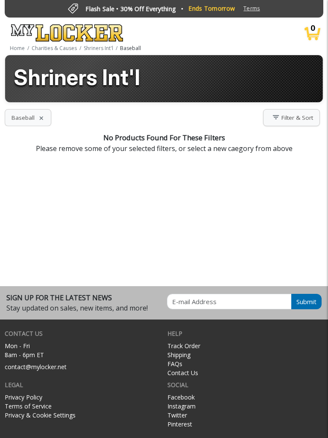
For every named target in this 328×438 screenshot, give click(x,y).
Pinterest (179, 424)
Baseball (28, 117)
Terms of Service (28, 406)
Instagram (181, 406)
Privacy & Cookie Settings (40, 415)
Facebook (181, 397)
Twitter (177, 415)
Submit (306, 301)
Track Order (183, 346)
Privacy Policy (23, 397)
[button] (291, 117)
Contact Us (182, 373)
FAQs (174, 364)
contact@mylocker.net (36, 367)
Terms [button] (251, 8)
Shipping (178, 355)
